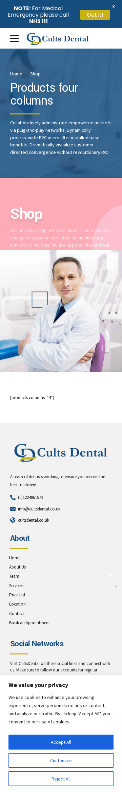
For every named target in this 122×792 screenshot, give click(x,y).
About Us (17, 567)
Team (14, 576)
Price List (17, 595)
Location (17, 604)
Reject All (61, 779)
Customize (61, 760)
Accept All (61, 742)
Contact (16, 613)
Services (16, 586)
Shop (35, 74)
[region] (61, 733)
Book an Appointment (29, 623)
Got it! (95, 15)
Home (16, 74)
